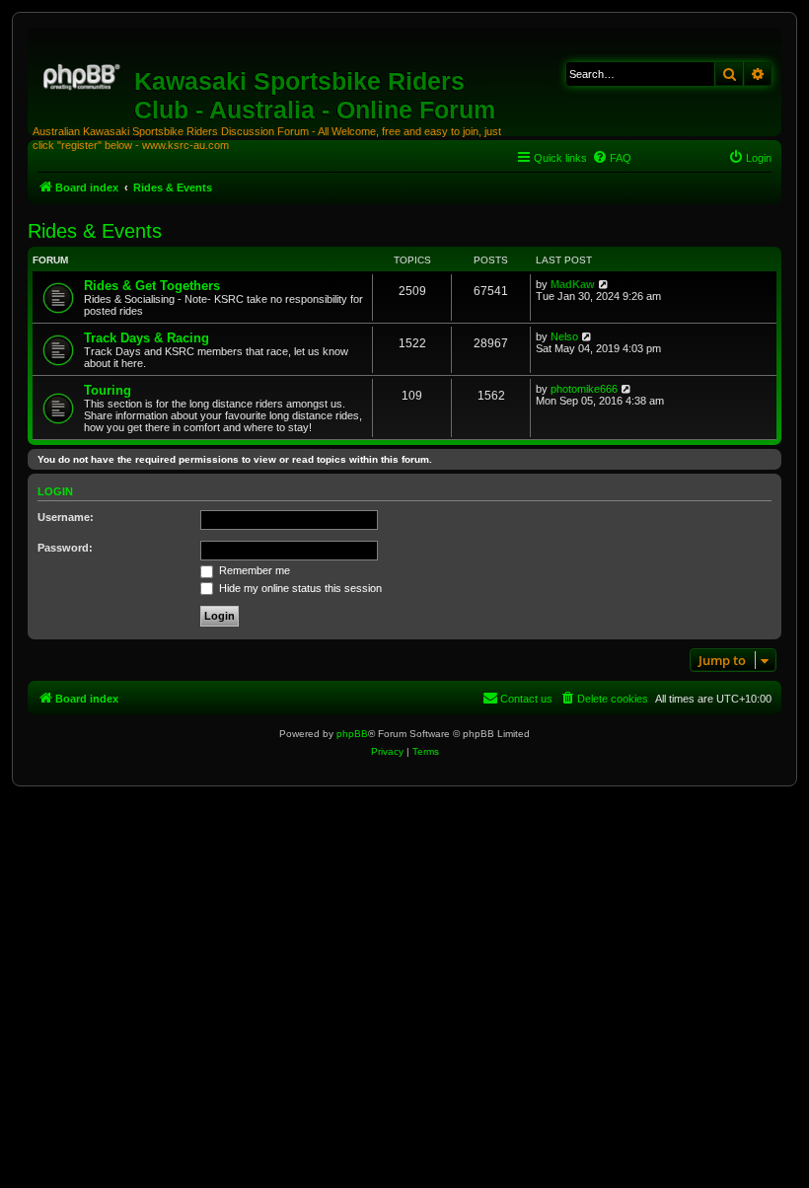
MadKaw (573, 284)
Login (55, 491)
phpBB (352, 733)
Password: (65, 548)
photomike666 (584, 389)
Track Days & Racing (146, 338)
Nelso (564, 336)
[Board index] (83, 74)
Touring (107, 390)
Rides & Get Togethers (152, 285)
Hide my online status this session (299, 588)
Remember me (253, 570)
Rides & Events (95, 231)
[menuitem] (611, 158)
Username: (65, 517)
